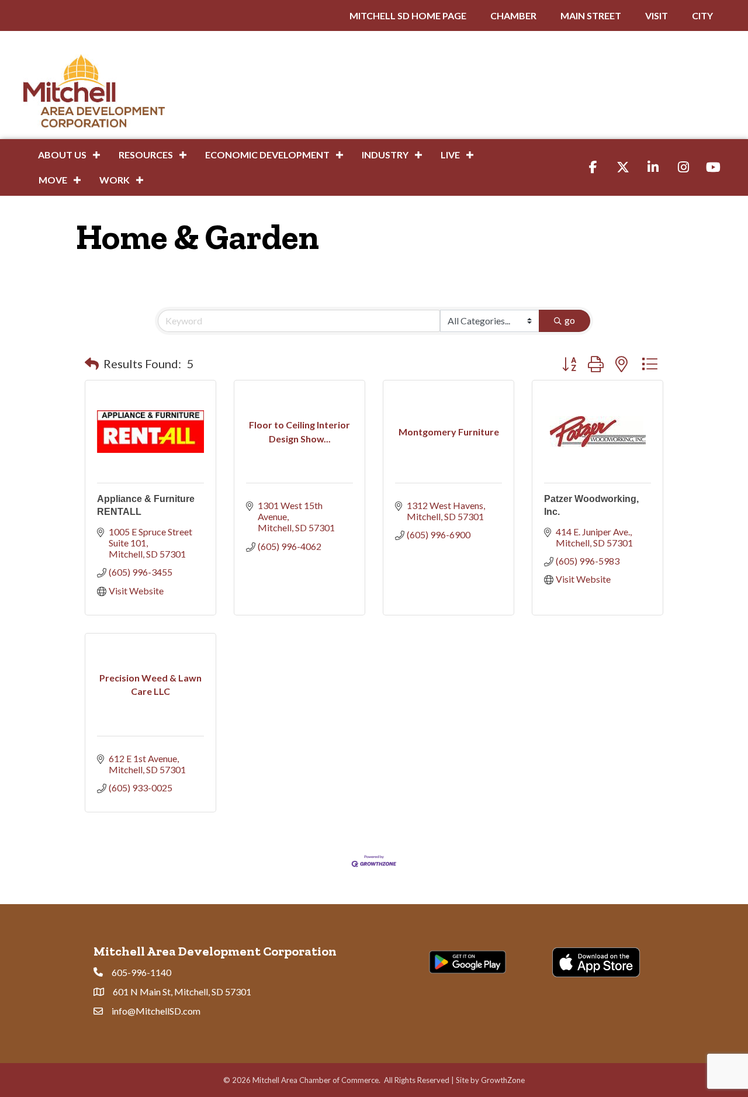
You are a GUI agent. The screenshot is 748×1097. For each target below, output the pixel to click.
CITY (702, 15)
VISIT (656, 15)
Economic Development (267, 154)
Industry (385, 154)
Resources (146, 154)
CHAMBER (513, 15)
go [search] (570, 320)
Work (114, 179)
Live (450, 154)
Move (53, 179)
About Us (62, 154)
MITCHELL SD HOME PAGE (407, 15)
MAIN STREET (590, 15)
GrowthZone (503, 1080)
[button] (92, 363)
